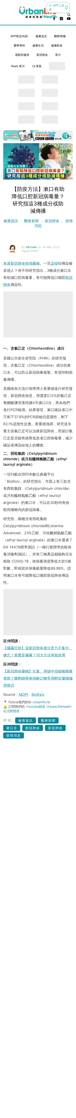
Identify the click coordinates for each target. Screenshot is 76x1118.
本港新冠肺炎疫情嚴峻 (21, 263)
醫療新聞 (31, 221)
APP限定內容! (19, 36)
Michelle (32, 247)
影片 (58, 54)
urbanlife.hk (41, 702)
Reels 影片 (18, 66)
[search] (69, 15)
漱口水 (11, 728)
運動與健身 (22, 54)
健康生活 (38, 45)
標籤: (8, 720)
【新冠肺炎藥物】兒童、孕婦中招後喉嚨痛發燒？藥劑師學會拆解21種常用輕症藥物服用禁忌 (38, 678)
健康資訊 (41, 36)
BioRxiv (38, 694)
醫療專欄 (59, 36)
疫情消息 (13, 735)
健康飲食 (56, 45)
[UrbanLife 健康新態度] (38, 12)
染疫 (54, 263)
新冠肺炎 (42, 54)
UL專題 (37, 66)
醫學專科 (19, 45)
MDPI (23, 694)
